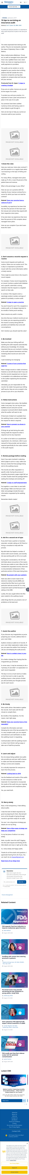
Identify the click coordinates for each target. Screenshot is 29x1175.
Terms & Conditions (14, 1121)
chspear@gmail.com (17, 857)
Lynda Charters (7, 1059)
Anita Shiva (15, 1027)
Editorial (14, 1116)
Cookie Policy (13, 1160)
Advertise (14, 1112)
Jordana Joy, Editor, (7, 1027)
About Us (14, 1114)
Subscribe (20, 882)
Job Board (14, 1120)
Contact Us (14, 1118)
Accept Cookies (14, 1172)
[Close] (27, 1143)
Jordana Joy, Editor (8, 995)
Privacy (14, 1123)
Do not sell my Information (14, 1125)
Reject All (14, 1167)
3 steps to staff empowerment (17, 483)
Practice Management (7, 895)
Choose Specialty (13, 6)
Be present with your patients (17, 575)
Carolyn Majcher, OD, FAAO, (10, 1026)
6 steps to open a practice (15, 302)
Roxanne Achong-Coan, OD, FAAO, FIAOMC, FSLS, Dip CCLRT (13, 962)
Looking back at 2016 (14, 773)
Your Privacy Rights (14, 1127)
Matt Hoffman (7, 930)
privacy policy (7, 886)
